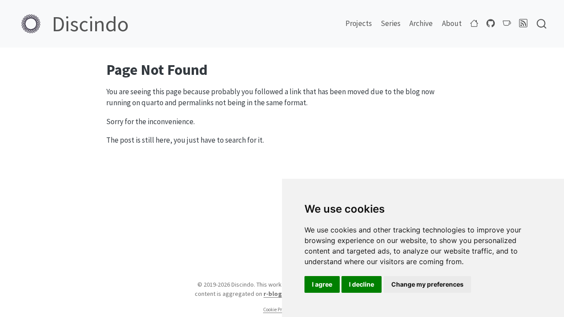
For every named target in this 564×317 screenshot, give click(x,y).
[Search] (541, 23)
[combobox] (542, 23)
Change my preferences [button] (427, 284)
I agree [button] (322, 284)
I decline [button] (361, 284)
